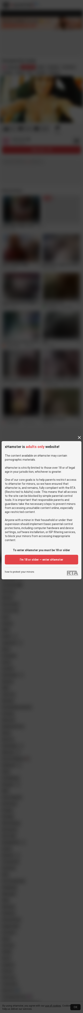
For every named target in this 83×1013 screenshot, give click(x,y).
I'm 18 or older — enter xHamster (41, 559)
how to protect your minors (19, 572)
